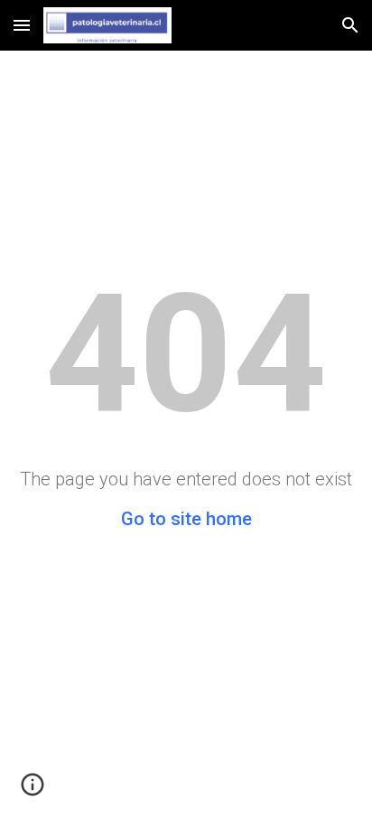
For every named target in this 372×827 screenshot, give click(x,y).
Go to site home (186, 519)
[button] (21, 25)
